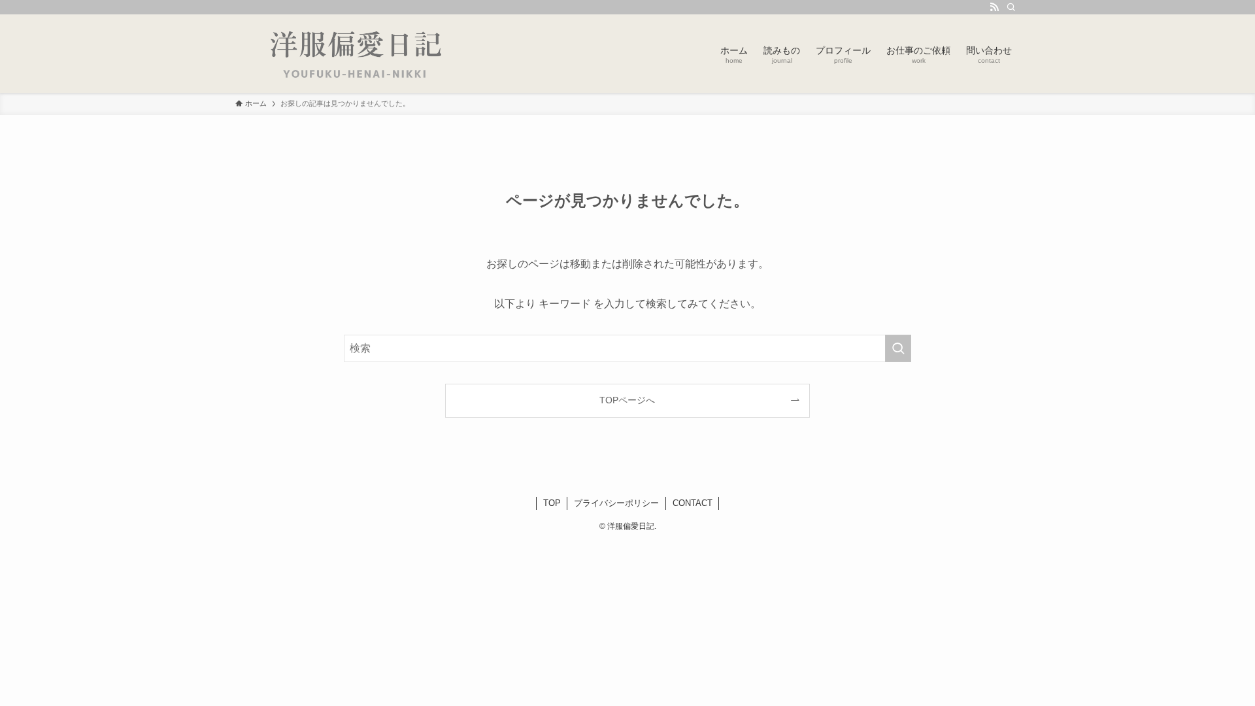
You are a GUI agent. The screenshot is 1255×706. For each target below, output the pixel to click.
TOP (552, 503)
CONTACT (692, 503)
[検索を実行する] (898, 348)
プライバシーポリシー (616, 503)
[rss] (994, 7)
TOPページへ (627, 400)
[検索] (1011, 7)
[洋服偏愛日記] (363, 53)
